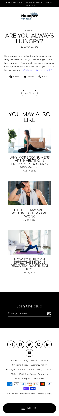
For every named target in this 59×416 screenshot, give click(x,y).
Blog (31, 93)
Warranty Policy (39, 365)
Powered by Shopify (45, 393)
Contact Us (38, 378)
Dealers (49, 369)
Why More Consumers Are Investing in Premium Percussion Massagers (29, 162)
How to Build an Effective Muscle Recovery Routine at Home (29, 264)
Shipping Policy (20, 365)
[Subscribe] (48, 313)
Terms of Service (39, 360)
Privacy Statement (15, 369)
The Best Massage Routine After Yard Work (29, 213)
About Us (16, 360)
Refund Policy (35, 369)
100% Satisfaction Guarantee (33, 374)
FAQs (13, 374)
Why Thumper (22, 378)
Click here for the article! (37, 70)
